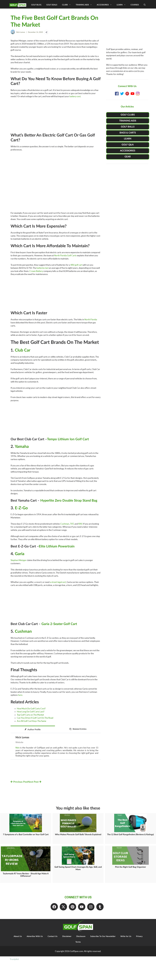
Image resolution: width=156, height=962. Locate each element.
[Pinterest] (72, 906)
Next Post (33, 782)
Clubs (65, 5)
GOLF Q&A (128, 145)
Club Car (22, 350)
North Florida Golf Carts (65, 255)
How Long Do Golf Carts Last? (30, 711)
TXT (72, 524)
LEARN (127, 139)
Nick (17, 747)
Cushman (64, 524)
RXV (80, 524)
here (20, 695)
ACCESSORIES (127, 151)
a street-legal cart (58, 582)
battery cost (75, 96)
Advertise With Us (35, 936)
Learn (120, 5)
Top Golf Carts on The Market (30, 715)
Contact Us (52, 936)
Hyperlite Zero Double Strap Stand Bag (68, 500)
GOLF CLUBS (128, 115)
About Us (18, 936)
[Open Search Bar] (144, 4)
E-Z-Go (21, 508)
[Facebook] (54, 906)
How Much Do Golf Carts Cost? (31, 708)
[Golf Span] (18, 4)
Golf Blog (36, 5)
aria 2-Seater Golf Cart (60, 624)
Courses (135, 5)
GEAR (128, 157)
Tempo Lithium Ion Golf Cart (68, 439)
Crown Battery (36, 271)
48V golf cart (76, 265)
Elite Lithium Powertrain (56, 546)
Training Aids (82, 5)
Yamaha (22, 447)
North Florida (90, 319)
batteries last (43, 268)
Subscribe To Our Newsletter (103, 936)
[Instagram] (90, 906)
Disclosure (80, 936)
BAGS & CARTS (128, 133)
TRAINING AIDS (127, 121)
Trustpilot (14, 959)
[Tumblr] (100, 906)
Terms (78, 942)
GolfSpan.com (76, 951)
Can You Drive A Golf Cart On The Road (35, 718)
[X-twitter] (63, 906)
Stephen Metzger (18, 560)
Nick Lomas (20, 32)
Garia (19, 554)
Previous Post (20, 782)
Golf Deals (51, 5)
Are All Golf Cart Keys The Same (31, 721)
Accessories (103, 5)
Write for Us (125, 936)
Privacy (139, 936)
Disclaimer (66, 936)
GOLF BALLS (127, 127)
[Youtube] (81, 906)
